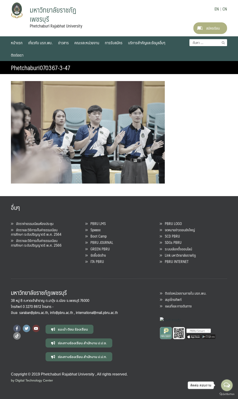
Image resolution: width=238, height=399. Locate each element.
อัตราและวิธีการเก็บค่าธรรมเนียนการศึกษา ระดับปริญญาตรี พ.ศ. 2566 (36, 242)
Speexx (94, 230)
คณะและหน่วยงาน (86, 42)
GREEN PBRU (99, 249)
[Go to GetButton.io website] (226, 394)
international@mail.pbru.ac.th (97, 312)
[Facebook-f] (17, 328)
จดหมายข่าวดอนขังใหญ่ (178, 230)
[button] (69, 329)
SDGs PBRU (172, 242)
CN (224, 9)
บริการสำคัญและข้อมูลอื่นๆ (146, 42)
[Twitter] (26, 328)
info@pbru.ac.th (61, 312)
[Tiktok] (17, 336)
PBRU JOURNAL (100, 242)
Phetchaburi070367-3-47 (40, 67)
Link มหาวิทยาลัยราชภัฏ (179, 255)
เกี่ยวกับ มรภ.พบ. (40, 42)
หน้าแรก (17, 42)
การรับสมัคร (113, 42)
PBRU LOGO (172, 223)
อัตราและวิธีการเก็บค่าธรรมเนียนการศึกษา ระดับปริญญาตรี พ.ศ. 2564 (36, 232)
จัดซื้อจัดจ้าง (97, 255)
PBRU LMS (97, 223)
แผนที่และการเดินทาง (177, 306)
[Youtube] (36, 328)
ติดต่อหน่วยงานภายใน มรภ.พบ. (184, 293)
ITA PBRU (96, 261)
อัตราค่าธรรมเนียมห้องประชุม (33, 223)
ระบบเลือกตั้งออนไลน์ (177, 249)
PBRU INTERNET (175, 261)
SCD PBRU (171, 236)
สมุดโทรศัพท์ (172, 299)
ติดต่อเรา (17, 55)
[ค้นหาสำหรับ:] (208, 42)
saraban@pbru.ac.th (33, 312)
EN (217, 9)
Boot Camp (97, 236)
